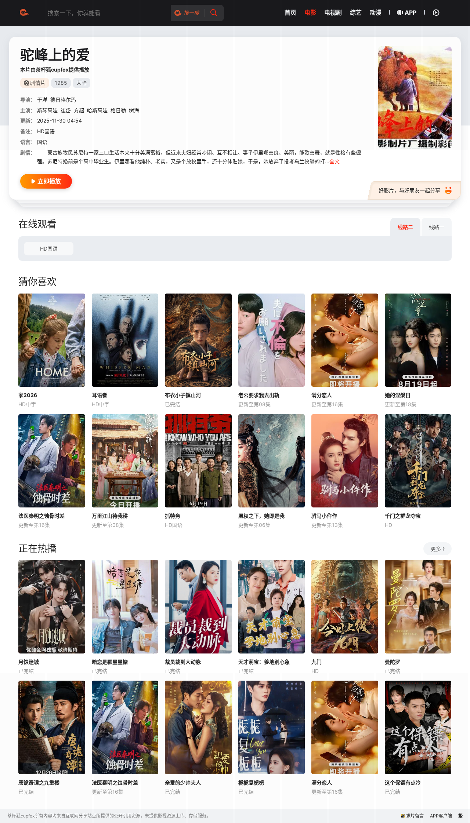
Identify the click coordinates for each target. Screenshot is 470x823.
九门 (316, 662)
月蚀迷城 (28, 662)
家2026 (27, 395)
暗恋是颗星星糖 (110, 662)
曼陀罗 (392, 662)
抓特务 (172, 516)
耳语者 (99, 395)
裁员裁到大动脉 (183, 662)
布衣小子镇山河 (183, 395)
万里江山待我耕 (110, 516)
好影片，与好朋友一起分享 (409, 190)
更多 (436, 549)
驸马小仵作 (324, 516)
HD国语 (49, 248)
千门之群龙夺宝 (403, 516)
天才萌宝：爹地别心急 (264, 662)
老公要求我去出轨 (258, 395)
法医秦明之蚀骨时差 (41, 516)
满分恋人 (321, 395)
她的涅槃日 (398, 395)
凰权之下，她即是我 (261, 516)
